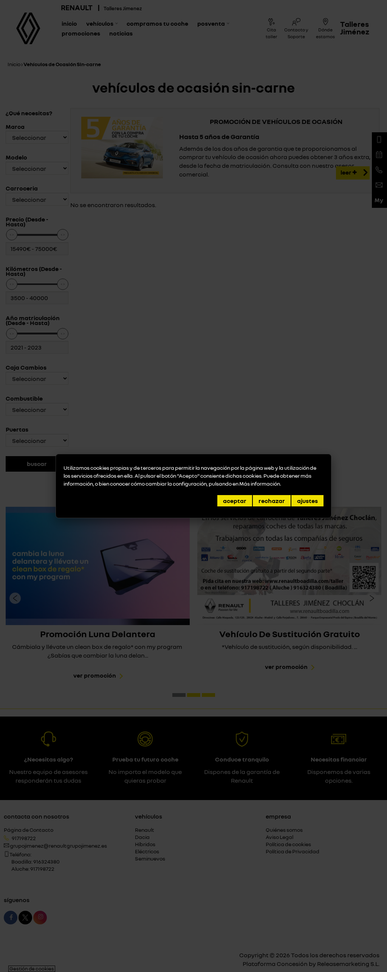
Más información (259, 483)
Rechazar (272, 501)
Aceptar (234, 501)
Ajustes (307, 501)
